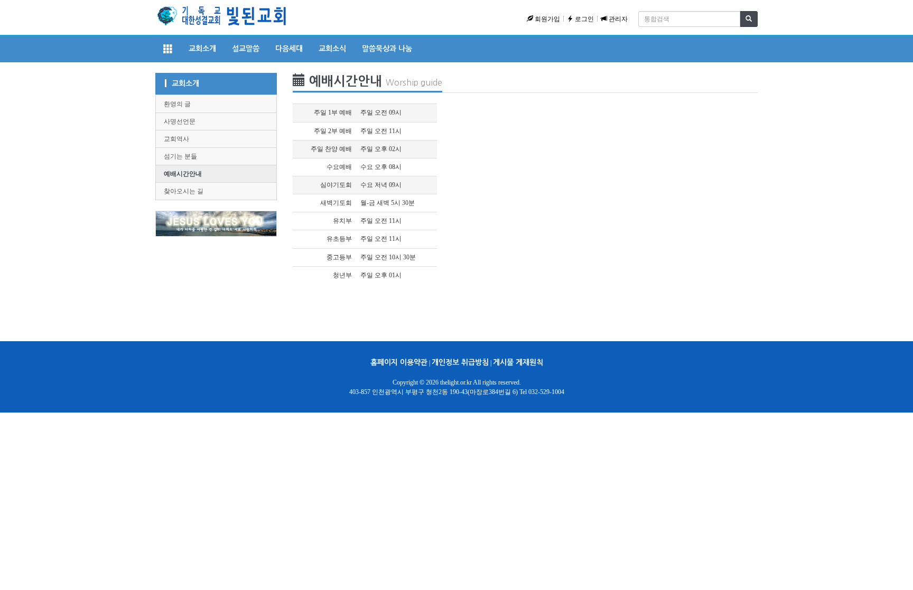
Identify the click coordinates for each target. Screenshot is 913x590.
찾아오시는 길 (183, 191)
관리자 (617, 19)
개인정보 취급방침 (460, 362)
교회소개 (202, 48)
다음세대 (289, 48)
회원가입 (546, 19)
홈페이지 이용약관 (398, 362)
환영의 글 (177, 104)
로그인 (583, 19)
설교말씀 (245, 48)
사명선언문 (179, 121)
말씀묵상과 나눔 (387, 48)
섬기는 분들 (180, 156)
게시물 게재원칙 (518, 362)
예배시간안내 (183, 173)
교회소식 (332, 48)
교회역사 (176, 139)
